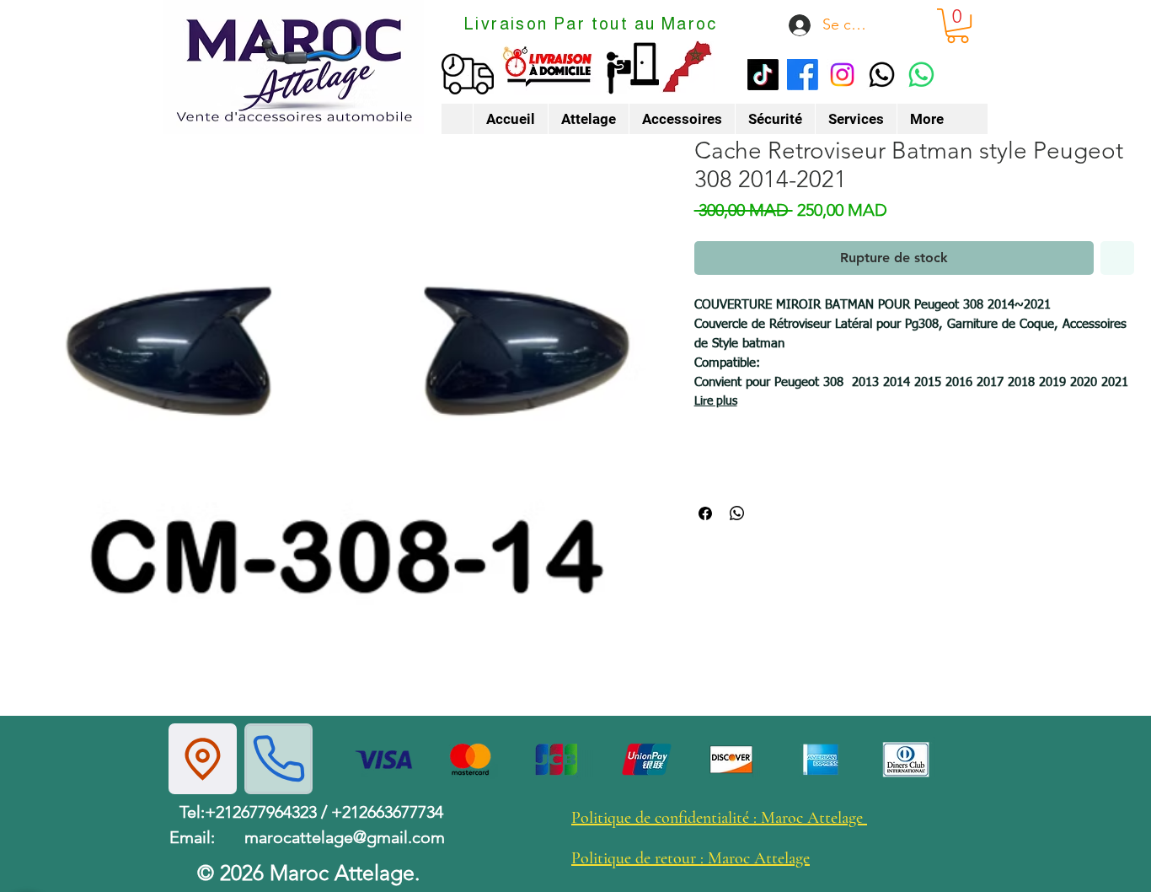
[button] (957, 25)
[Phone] (278, 758)
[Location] (203, 758)
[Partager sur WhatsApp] (737, 513)
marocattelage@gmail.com (344, 837)
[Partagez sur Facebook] (705, 513)
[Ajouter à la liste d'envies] (1117, 258)
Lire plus (715, 401)
